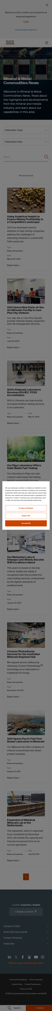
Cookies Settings (26, 508)
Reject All (26, 516)
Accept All (26, 523)
